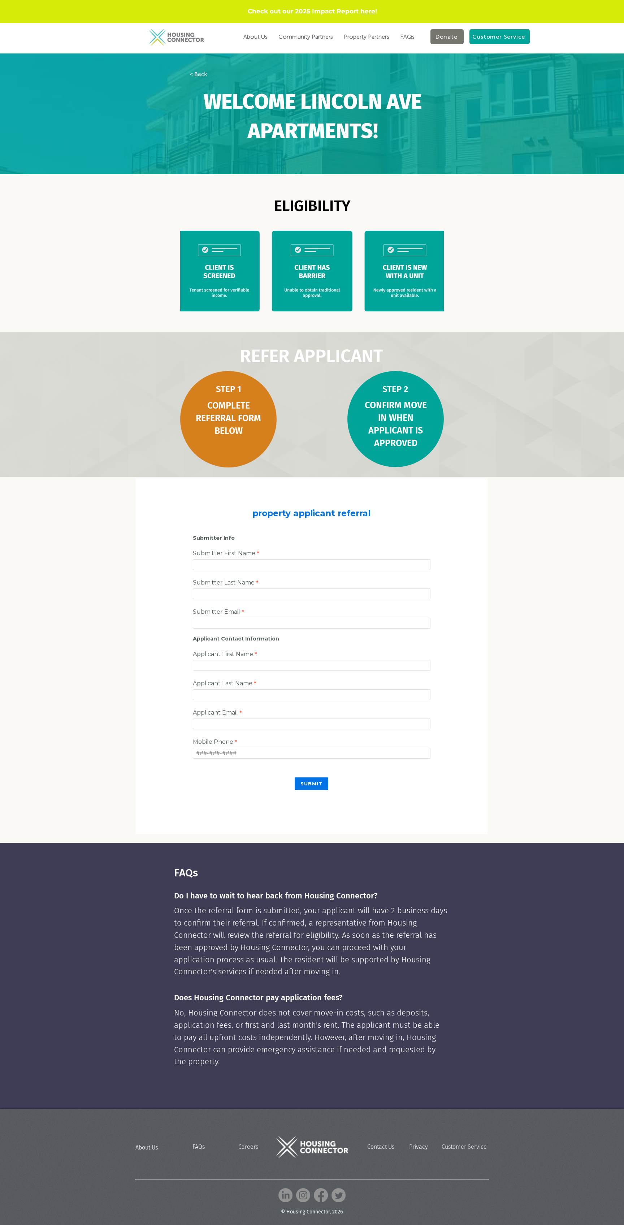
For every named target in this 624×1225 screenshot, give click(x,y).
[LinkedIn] (285, 1195)
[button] (214, 74)
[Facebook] (321, 1195)
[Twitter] (339, 1195)
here (367, 11)
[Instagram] (303, 1195)
